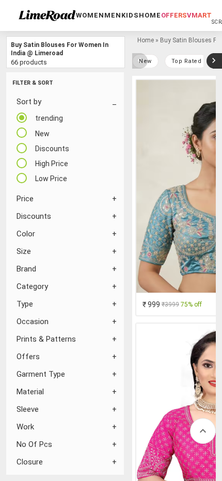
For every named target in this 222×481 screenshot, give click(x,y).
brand (26, 269)
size (24, 251)
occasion (33, 321)
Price (25, 198)
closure (30, 462)
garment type (41, 374)
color (26, 233)
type (25, 304)
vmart (199, 15)
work (25, 426)
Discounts (34, 216)
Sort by (29, 101)
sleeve (28, 409)
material (30, 391)
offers (174, 15)
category (32, 286)
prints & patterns (46, 339)
